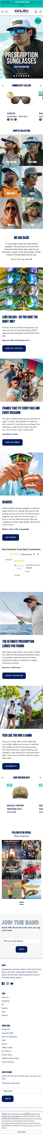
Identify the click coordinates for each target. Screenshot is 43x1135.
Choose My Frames (12, 442)
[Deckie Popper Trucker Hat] (20, 792)
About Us (5, 997)
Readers (5, 1008)
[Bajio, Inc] (21, 11)
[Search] (7, 11)
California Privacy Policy (10, 1058)
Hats (3, 1011)
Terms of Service (8, 1062)
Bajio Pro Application (9, 1036)
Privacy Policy (7, 1054)
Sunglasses (6, 1001)
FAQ (3, 1040)
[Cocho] (20, 100)
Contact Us (6, 1029)
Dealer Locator (7, 1047)
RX (3, 1004)
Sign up (21, 949)
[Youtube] (12, 983)
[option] (21, 47)
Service (4, 1044)
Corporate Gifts (7, 1033)
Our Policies (6, 1051)
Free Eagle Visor (22, 2)
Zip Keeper (5, 575)
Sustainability (11, 766)
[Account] (35, 11)
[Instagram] (7, 983)
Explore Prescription (14, 676)
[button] (14, 76)
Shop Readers (10, 537)
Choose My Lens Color (14, 348)
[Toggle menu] (2, 11)
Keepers (5, 1015)
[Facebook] (3, 983)
